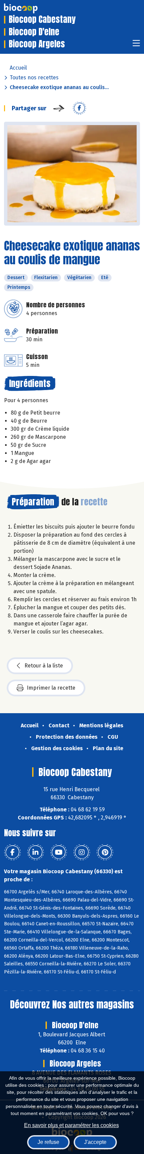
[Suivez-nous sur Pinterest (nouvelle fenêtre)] (104, 852)
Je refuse (48, 1142)
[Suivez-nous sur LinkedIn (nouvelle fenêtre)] (35, 852)
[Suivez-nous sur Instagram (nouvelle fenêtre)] (81, 852)
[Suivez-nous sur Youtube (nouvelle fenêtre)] (58, 852)
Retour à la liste (43, 665)
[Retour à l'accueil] (31, 8)
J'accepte (95, 1142)
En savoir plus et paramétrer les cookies (71, 1125)
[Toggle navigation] (136, 45)
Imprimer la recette (51, 688)
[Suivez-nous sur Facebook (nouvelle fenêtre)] (12, 852)
